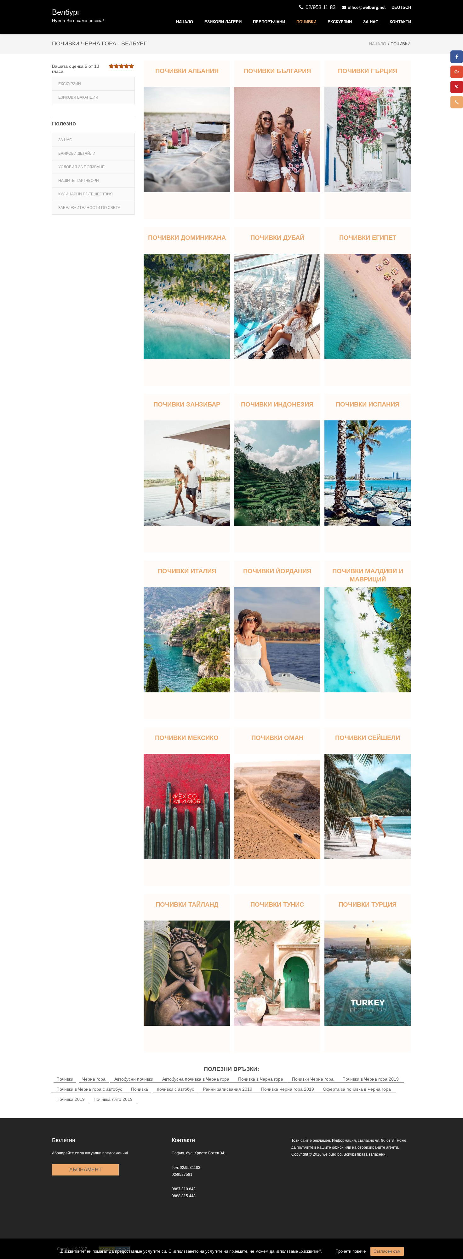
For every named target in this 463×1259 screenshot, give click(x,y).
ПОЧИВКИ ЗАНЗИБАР (186, 404)
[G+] (456, 72)
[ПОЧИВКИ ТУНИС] (277, 973)
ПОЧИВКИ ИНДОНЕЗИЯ (277, 404)
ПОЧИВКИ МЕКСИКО (187, 737)
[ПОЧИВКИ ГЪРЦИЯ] (367, 139)
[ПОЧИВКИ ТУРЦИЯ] (367, 973)
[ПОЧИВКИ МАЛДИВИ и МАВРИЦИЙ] (367, 639)
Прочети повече (350, 1251)
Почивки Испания (367, 404)
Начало (184, 22)
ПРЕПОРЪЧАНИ (269, 22)
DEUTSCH (401, 7)
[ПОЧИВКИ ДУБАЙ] (277, 306)
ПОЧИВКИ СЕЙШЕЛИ (367, 737)
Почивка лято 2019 (113, 1099)
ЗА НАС (370, 22)
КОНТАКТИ (400, 22)
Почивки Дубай (277, 237)
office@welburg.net (366, 7)
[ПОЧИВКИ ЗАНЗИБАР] (187, 473)
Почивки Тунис (277, 904)
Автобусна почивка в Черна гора (195, 1079)
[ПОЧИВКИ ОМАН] (277, 806)
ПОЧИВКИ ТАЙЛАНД (187, 904)
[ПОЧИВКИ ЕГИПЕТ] (367, 306)
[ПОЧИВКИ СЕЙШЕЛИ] (367, 806)
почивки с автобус (175, 1089)
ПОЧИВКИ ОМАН (277, 737)
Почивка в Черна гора (260, 1079)
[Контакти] (456, 102)
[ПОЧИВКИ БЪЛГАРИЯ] (277, 139)
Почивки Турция (368, 904)
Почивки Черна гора (313, 1079)
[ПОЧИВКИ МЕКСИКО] (187, 806)
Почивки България (277, 70)
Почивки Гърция (367, 70)
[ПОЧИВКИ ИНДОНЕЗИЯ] (277, 473)
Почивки (306, 22)
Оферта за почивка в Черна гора (357, 1089)
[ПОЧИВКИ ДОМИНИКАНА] (187, 306)
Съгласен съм (387, 1251)
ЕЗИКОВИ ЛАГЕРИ (223, 22)
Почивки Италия (187, 571)
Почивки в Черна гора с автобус (89, 1089)
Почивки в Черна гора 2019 (370, 1079)
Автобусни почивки (133, 1079)
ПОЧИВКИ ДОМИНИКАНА (187, 237)
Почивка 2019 (70, 1099)
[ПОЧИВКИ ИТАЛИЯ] (187, 639)
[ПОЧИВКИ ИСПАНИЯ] (367, 473)
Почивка (139, 1089)
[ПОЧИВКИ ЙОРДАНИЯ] (277, 639)
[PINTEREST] (456, 87)
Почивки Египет (367, 237)
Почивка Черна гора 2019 (287, 1089)
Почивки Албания (187, 70)
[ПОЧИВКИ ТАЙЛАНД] (187, 973)
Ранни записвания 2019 (227, 1089)
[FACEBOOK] (456, 56)
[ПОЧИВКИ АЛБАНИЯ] (187, 139)
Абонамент (85, 1169)
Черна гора (94, 1079)
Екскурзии (340, 22)
